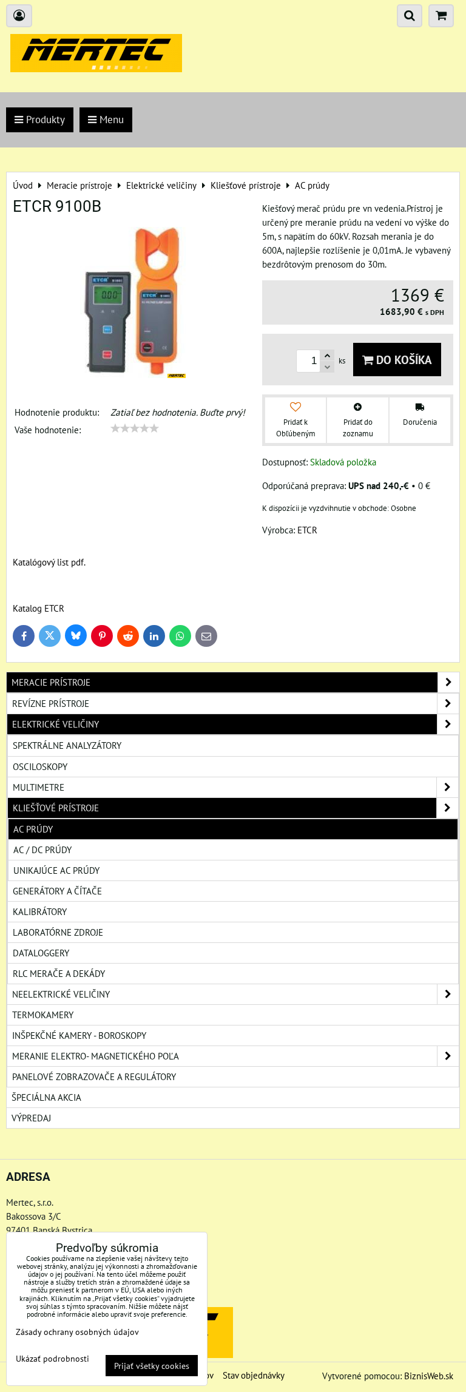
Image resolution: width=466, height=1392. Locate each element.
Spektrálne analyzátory (67, 745)
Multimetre (38, 787)
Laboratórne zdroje (58, 932)
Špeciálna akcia (46, 1097)
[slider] (134, 428)
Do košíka (402, 359)
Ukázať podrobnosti (52, 1358)
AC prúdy (33, 829)
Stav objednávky (254, 1375)
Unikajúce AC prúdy (56, 870)
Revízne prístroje (50, 703)
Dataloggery (41, 953)
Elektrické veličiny (55, 724)
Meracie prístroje (51, 682)
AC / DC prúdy (42, 849)
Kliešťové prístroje (56, 808)
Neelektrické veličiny (61, 994)
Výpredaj (31, 1118)
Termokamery (42, 1015)
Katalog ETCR (38, 608)
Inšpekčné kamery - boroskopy (79, 1035)
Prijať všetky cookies (151, 1365)
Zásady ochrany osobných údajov (77, 1331)
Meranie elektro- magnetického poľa (95, 1056)
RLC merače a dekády (59, 973)
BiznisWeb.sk (428, 1376)
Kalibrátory (40, 911)
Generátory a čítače (57, 891)
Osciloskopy (40, 766)
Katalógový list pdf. (49, 562)
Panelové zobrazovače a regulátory (94, 1076)
